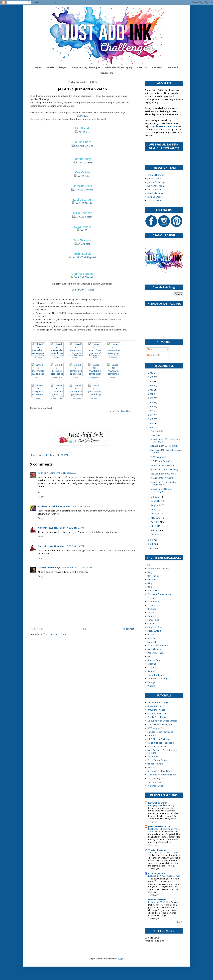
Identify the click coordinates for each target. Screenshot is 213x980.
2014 (150, 423)
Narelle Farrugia (82, 199)
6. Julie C (38, 378)
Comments (154, 354)
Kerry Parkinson (155, 185)
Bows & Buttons (155, 706)
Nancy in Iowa (45, 527)
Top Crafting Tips (155, 778)
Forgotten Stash (155, 627)
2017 (150, 410)
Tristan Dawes (154, 200)
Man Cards (152, 638)
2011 (150, 544)
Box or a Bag (153, 590)
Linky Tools (114, 411)
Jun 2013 (155, 513)
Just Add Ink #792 (156, 902)
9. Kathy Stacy (94, 378)
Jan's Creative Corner (159, 826)
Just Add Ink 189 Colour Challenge (161, 490)
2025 (150, 377)
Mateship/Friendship (157, 645)
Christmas (152, 597)
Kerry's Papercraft (158, 802)
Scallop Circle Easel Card (159, 770)
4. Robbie (94, 357)
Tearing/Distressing (157, 678)
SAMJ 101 (151, 767)
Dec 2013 (155, 431)
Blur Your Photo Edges (158, 702)
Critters (151, 605)
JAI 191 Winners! (158, 456)
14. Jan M (94, 398)
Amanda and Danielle (158, 568)
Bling (149, 583)
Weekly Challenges (56, 67)
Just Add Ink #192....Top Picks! (164, 445)
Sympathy (152, 671)
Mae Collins (82, 172)
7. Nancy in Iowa (56, 378)
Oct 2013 (155, 496)
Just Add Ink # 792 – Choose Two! (164, 875)
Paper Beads (154, 756)
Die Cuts (151, 608)
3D (148, 564)
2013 (150, 427)
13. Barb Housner (75, 398)
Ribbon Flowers (155, 763)
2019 (150, 402)
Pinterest (157, 67)
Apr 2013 (155, 521)
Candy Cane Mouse (157, 717)
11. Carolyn (37, 398)
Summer (151, 667)
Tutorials (142, 67)
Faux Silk (151, 735)
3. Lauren (75, 357)
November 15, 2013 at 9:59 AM (62, 472)
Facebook (173, 67)
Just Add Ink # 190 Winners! (163, 465)
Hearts (150, 634)
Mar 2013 (156, 526)
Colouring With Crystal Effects (162, 720)
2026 (150, 372)
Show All (180, 922)
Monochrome (154, 649)
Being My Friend (156, 805)
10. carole (113, 378)
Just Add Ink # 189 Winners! (163, 473)
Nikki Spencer (82, 213)
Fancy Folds (153, 619)
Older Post (128, 628)
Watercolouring (155, 785)
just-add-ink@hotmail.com (162, 126)
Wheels (151, 685)
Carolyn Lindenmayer (49, 567)
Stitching (151, 663)
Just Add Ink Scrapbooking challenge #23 (163, 483)
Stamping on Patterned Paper (162, 774)
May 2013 (156, 517)
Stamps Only (153, 660)
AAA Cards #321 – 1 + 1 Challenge (164, 852)
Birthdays (152, 579)
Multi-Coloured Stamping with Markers (162, 751)
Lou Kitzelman (154, 189)
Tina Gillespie (82, 240)
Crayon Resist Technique (160, 724)
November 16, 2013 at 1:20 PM (75, 506)
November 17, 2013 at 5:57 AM (69, 527)
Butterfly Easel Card (157, 713)
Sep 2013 (156, 500)
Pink (149, 656)
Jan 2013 (155, 534)
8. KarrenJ (75, 378)
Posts (152, 349)
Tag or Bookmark (156, 674)
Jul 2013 (155, 509)
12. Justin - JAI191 (56, 398)
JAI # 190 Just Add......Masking (164, 469)
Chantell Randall (82, 273)
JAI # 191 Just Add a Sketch (163, 461)
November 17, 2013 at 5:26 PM (77, 567)
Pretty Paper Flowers (157, 760)
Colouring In (153, 601)
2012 (150, 539)
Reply (41, 496)
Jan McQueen (154, 178)
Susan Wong (82, 226)
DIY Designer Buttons (158, 728)
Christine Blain (82, 186)
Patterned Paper (155, 652)
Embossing (152, 616)
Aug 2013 (155, 505)
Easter (150, 612)
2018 (150, 406)
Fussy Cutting (154, 630)
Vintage (151, 682)
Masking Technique (157, 746)
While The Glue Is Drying (118, 67)
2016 (150, 414)
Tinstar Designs (157, 849)
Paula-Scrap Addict (48, 506)
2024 (150, 381)
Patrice (42, 472)
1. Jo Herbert (38, 357)
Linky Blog (125, 411)
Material (151, 641)
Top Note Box (154, 781)
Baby (150, 572)
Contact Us (106, 72)
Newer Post (36, 628)
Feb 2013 (155, 530)
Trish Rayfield (82, 253)
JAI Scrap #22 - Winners (161, 477)
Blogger (120, 958)
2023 (150, 385)
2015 (150, 419)
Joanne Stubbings (156, 182)
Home (38, 67)
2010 (150, 548)
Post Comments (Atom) (55, 633)
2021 (150, 393)
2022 (150, 389)
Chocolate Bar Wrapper (159, 594)
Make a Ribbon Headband (160, 742)
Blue (149, 586)
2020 (150, 398)
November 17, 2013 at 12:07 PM (69, 546)
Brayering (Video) (156, 709)
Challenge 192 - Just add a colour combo (166, 451)
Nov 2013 (156, 435)
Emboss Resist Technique (160, 731)
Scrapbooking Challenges (86, 67)
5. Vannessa (113, 357)
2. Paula (56, 357)
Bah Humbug (153, 575)
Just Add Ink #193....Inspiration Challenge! (165, 440)
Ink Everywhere (156, 873)
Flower (150, 623)
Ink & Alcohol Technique (159, 739)
